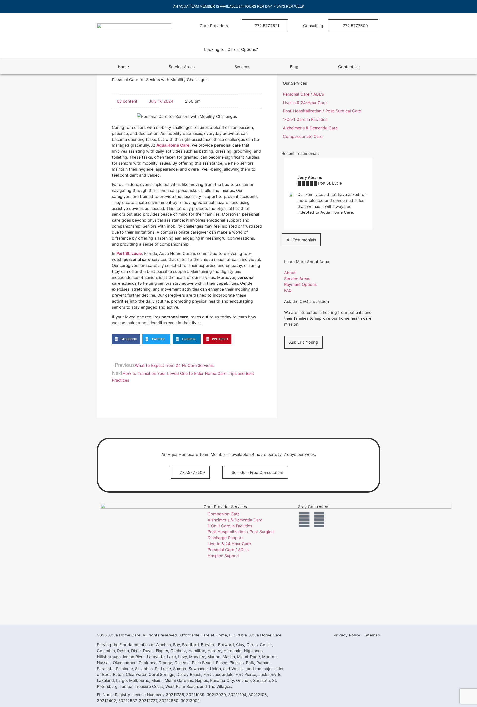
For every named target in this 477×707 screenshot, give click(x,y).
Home (123, 66)
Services (242, 66)
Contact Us (348, 66)
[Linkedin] (319, 519)
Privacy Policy (347, 635)
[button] (126, 339)
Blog (294, 66)
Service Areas (182, 66)
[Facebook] (304, 519)
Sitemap (372, 635)
